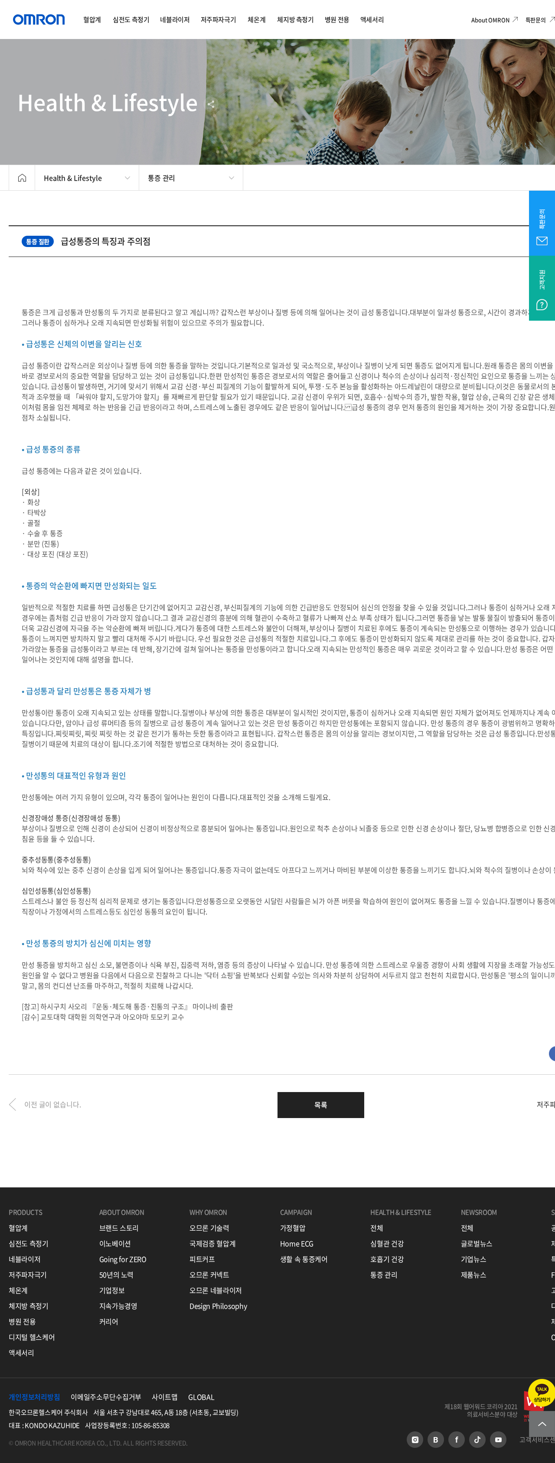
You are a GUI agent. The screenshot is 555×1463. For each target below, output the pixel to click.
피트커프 (202, 1259)
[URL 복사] (270, 104)
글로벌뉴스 (477, 1243)
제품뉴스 (473, 1274)
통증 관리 (383, 1274)
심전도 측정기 (29, 1243)
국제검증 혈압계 (212, 1243)
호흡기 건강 (387, 1259)
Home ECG (296, 1243)
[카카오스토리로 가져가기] (251, 104)
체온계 (18, 1290)
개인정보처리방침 (34, 1396)
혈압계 (18, 1227)
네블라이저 (24, 1259)
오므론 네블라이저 (215, 1290)
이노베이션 (115, 1243)
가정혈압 (293, 1227)
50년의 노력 (116, 1274)
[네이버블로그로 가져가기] (233, 104)
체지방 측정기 (29, 1305)
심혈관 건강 (387, 1243)
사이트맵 (164, 1396)
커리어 (108, 1321)
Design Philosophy (218, 1305)
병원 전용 (22, 1321)
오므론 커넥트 (209, 1274)
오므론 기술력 (209, 1227)
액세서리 (21, 1352)
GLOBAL (201, 1396)
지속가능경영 (118, 1305)
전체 (376, 1227)
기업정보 (112, 1290)
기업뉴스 (473, 1259)
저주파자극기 (28, 1274)
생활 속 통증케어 (304, 1259)
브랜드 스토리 (119, 1227)
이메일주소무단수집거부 (106, 1396)
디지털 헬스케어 (32, 1337)
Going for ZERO (123, 1259)
